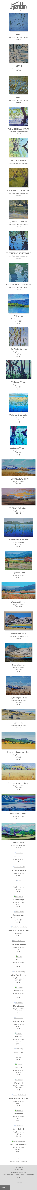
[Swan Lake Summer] (18, 941)
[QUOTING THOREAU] (18, 218)
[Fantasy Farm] (19, 839)
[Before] (18, 956)
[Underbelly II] (18, 1125)
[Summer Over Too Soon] (19, 779)
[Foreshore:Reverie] (18, 867)
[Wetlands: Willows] (18, 378)
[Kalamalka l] (18, 853)
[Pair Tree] (18, 1033)
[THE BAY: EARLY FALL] (19, 504)
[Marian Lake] (18, 1018)
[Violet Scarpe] (18, 896)
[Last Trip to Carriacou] (18, 1095)
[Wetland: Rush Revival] (18, 536)
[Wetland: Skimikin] (19, 598)
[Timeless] (18, 1064)
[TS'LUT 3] (18, 94)
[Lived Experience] (18, 630)
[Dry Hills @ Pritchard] (18, 694)
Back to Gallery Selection (18, 1161)
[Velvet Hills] (19, 719)
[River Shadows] (18, 661)
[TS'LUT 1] (18, 31)
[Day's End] (18, 1079)
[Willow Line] (18, 312)
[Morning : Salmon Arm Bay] (19, 748)
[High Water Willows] (18, 345)
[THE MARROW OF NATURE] (18, 187)
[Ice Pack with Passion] (19, 810)
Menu (5, 1188)
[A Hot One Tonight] (18, 971)
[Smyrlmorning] (18, 911)
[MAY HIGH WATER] (18, 157)
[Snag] (18, 880)
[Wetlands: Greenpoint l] (18, 411)
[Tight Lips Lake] (18, 569)
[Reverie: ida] (18, 1048)
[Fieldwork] (18, 987)
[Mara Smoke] (18, 1002)
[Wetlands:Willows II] (18, 444)
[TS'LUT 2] (18, 62)
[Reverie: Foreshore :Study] (18, 927)
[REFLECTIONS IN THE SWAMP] (18, 281)
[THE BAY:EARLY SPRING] (19, 475)
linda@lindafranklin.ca (18, 1172)
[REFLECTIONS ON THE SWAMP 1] (18, 249)
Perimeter (20, 1182)
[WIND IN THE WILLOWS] (18, 125)
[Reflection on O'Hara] (18, 1141)
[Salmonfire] (18, 1110)
